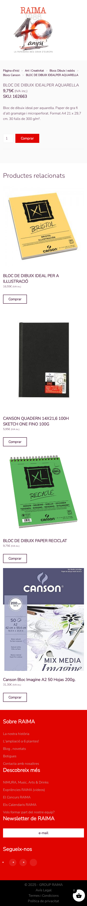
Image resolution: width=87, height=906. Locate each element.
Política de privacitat (43, 901)
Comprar (27, 138)
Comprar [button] (14, 299)
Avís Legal (44, 890)
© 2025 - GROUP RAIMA (43, 884)
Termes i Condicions (44, 895)
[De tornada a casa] (33, 30)
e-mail (43, 833)
